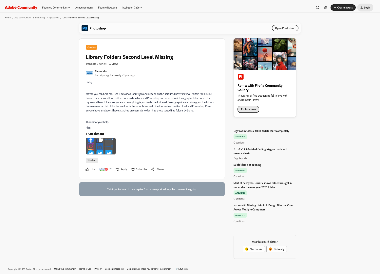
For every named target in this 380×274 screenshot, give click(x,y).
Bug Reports (240, 158)
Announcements (84, 7)
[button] (343, 7)
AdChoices (183, 268)
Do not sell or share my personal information (149, 268)
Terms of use (85, 268)
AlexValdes (101, 71)
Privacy (98, 268)
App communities (22, 17)
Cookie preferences (114, 268)
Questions (54, 17)
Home (8, 17)
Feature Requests (107, 7)
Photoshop (40, 17)
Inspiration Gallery (132, 7)
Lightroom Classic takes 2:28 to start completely (261, 130)
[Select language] (326, 7)
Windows (92, 160)
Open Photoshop (285, 28)
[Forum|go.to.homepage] (21, 7)
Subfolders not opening (247, 164)
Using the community (65, 268)
